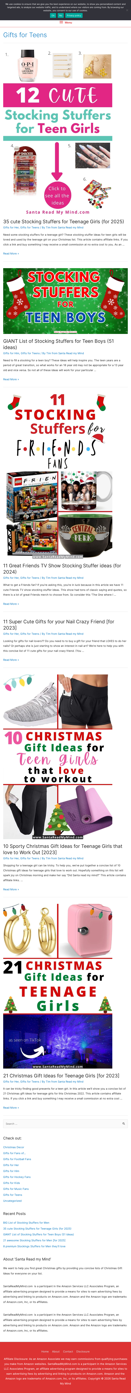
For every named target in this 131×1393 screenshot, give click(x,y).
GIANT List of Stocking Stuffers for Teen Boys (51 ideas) (38, 1234)
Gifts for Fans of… (14, 1153)
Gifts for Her (11, 227)
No (60, 15)
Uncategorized (12, 1200)
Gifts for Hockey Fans (17, 1177)
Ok (53, 15)
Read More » (11, 253)
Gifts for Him (11, 353)
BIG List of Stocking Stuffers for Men (26, 1222)
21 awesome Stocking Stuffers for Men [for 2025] (34, 1240)
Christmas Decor (13, 1147)
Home (45, 1351)
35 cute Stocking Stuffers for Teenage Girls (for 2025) (63, 221)
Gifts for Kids (11, 1183)
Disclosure (83, 1351)
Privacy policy (74, 15)
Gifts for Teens (29, 227)
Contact (68, 1351)
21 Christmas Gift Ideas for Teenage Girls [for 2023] (61, 1076)
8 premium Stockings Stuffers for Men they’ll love (34, 1246)
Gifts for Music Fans (16, 1188)
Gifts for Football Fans (17, 1159)
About (56, 1351)
